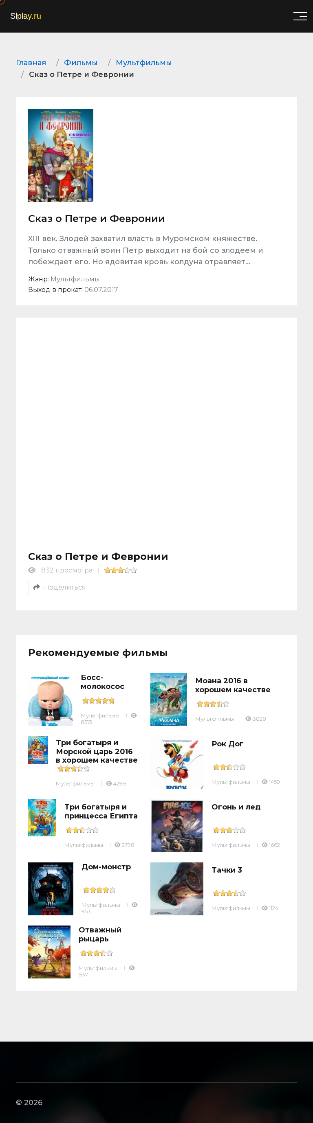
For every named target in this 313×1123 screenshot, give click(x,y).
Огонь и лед (236, 807)
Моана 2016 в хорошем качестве (233, 685)
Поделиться (65, 587)
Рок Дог (228, 743)
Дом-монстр (106, 866)
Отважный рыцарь (100, 934)
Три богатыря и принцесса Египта (101, 811)
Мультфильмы (100, 715)
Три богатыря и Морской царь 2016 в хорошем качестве (97, 751)
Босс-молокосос (102, 682)
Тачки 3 (227, 870)
